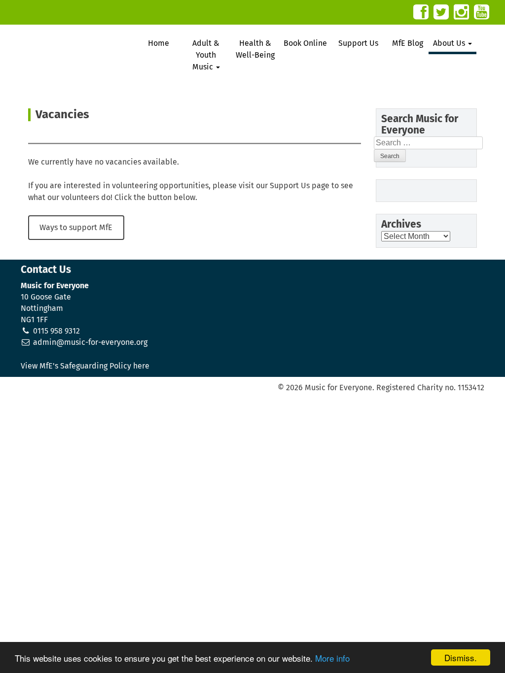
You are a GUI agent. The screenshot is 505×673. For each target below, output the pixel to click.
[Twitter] (441, 12)
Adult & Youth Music (206, 55)
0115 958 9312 (56, 331)
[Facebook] (421, 12)
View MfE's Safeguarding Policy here (85, 366)
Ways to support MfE (75, 228)
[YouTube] (481, 12)
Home (158, 43)
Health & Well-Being (255, 49)
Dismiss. (460, 657)
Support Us (358, 43)
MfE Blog (407, 43)
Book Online (305, 43)
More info (332, 658)
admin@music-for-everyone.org (90, 342)
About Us (450, 43)
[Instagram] (461, 12)
